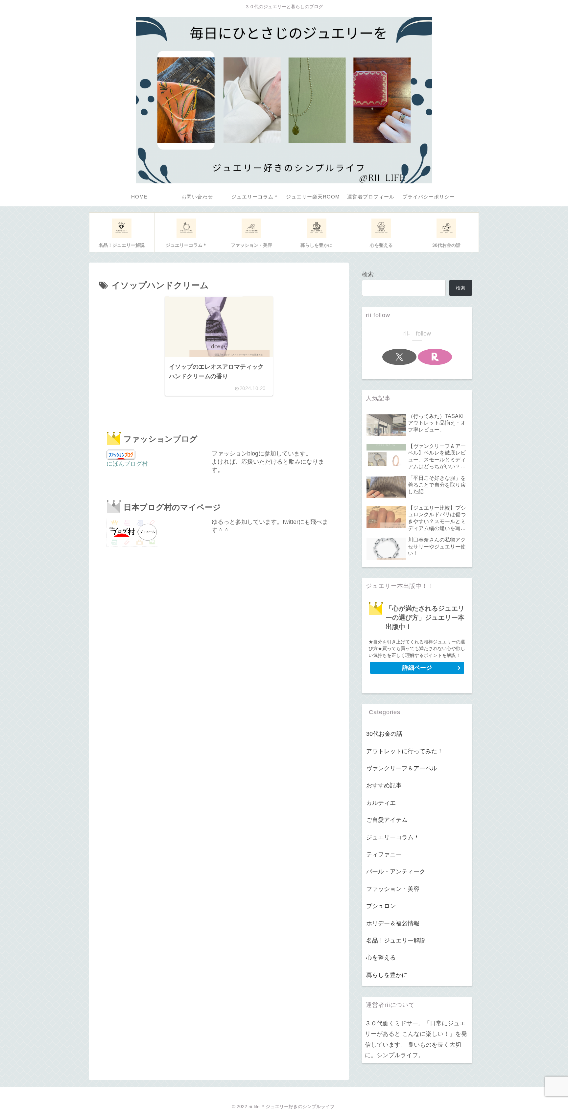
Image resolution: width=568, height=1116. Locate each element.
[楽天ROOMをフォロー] (435, 357)
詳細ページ (417, 667)
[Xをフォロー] (399, 357)
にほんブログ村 (127, 463)
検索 (368, 274)
